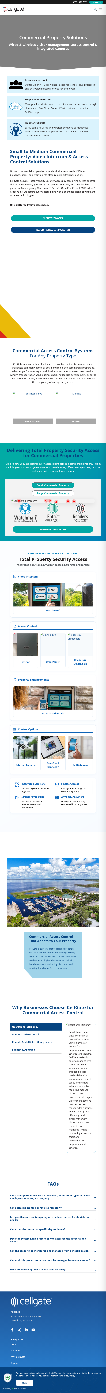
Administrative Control (25, 1034)
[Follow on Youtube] (35, 1329)
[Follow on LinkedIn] (28, 1329)
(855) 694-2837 (80, 2)
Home (14, 1344)
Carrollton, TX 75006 (21, 1320)
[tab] (53, 485)
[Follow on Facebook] (14, 1329)
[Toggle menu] (100, 9)
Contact (96, 2)
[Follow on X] (21, 1329)
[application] (53, 1380)
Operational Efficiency (25, 1026)
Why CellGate (18, 1356)
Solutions (16, 1350)
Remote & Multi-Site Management (32, 1042)
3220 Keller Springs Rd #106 (26, 1316)
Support (15, 1363)
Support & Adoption (23, 1049)
